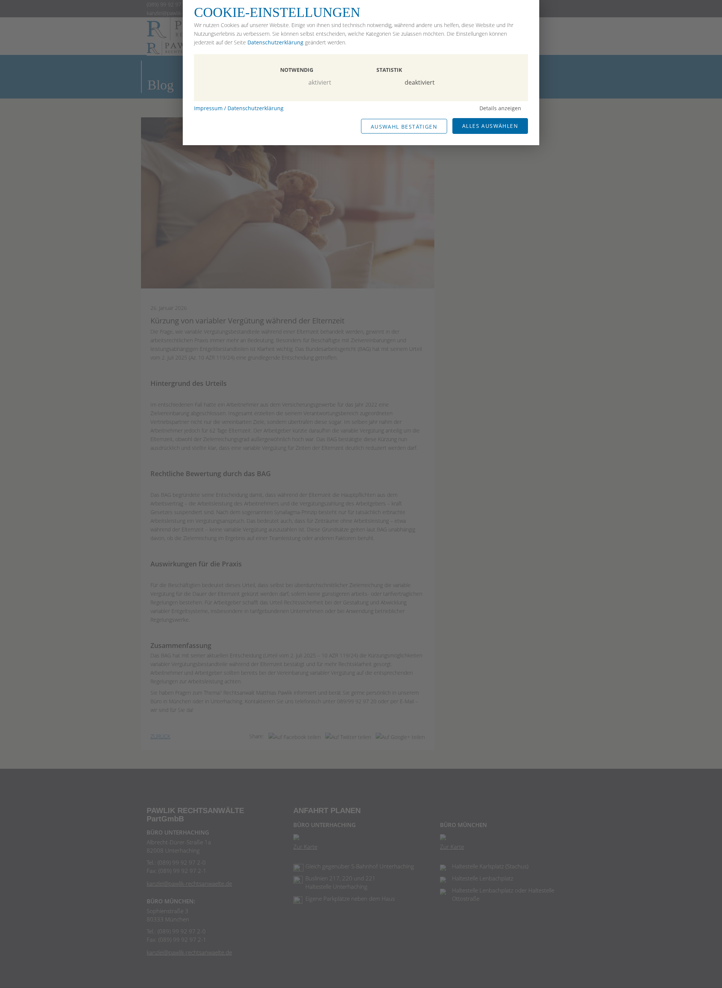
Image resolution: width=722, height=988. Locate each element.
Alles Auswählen (490, 125)
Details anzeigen (500, 108)
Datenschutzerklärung (275, 42)
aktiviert (319, 82)
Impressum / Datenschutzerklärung (239, 108)
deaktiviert (420, 82)
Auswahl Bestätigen (404, 126)
